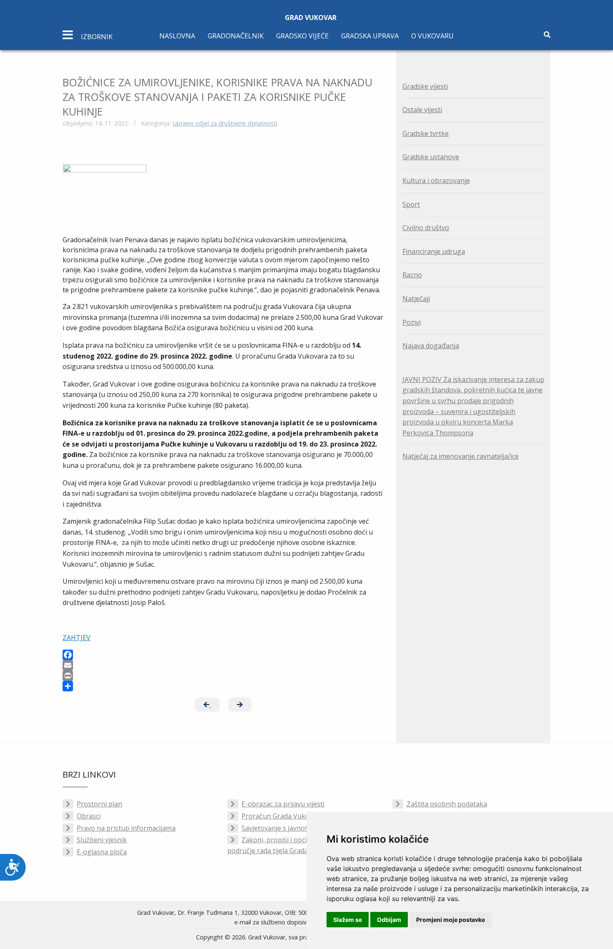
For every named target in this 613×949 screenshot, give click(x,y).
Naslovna (177, 35)
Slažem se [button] (347, 919)
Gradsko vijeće (302, 35)
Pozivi (411, 322)
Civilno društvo (425, 227)
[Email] (223, 665)
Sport (411, 204)
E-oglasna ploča (102, 851)
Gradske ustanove (430, 156)
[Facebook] (223, 655)
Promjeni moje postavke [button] (450, 919)
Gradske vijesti (425, 86)
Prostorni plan (99, 803)
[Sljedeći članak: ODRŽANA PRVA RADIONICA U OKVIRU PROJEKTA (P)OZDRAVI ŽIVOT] (239, 705)
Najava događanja (430, 345)
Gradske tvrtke (425, 133)
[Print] (223, 675)
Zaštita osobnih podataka (447, 803)
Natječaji (416, 298)
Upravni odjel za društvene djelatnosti (225, 123)
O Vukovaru (432, 35)
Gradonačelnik (236, 35)
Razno (412, 274)
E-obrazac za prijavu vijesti (282, 803)
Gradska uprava (370, 35)
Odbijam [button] (389, 919)
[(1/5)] (104, 192)
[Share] (223, 686)
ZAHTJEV (76, 637)
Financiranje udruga (433, 251)
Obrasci (88, 816)
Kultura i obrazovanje (436, 180)
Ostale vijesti (422, 109)
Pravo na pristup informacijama (126, 828)
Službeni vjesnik (102, 839)
